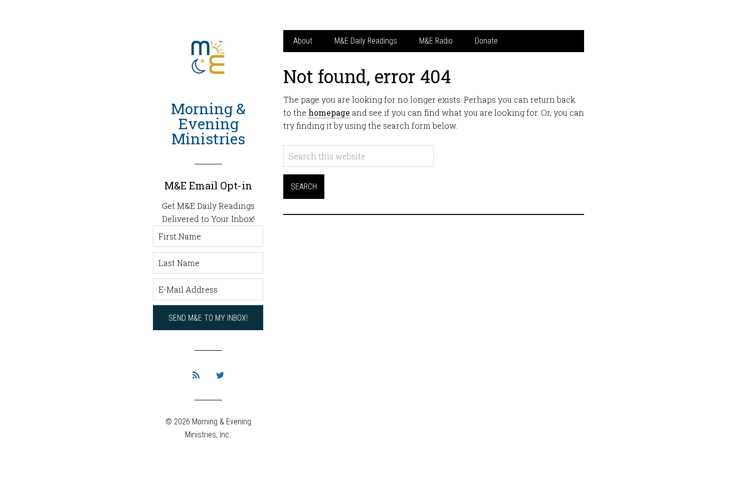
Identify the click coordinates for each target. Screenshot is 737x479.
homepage (329, 112)
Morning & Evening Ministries (208, 123)
